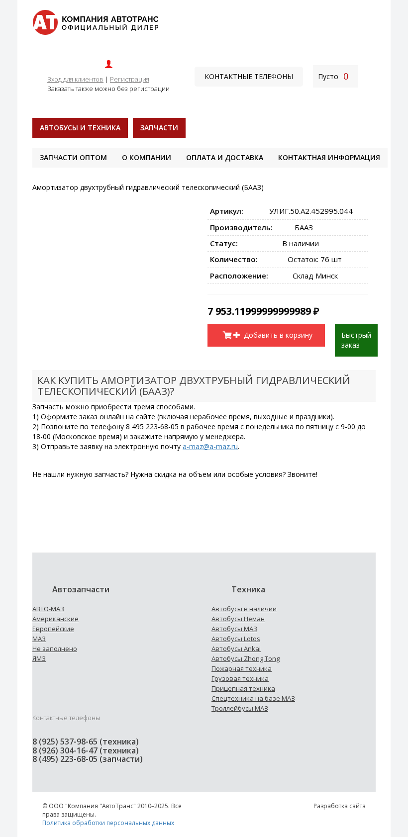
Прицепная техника (243, 688)
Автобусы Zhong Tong (245, 658)
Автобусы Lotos (235, 638)
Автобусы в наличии (244, 608)
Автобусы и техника (80, 127)
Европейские (53, 628)
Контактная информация (329, 157)
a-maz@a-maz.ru (210, 446)
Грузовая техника (240, 678)
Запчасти (159, 127)
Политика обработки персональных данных (108, 823)
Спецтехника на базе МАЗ (253, 698)
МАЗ (39, 638)
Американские (55, 618)
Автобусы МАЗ (234, 628)
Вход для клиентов (75, 79)
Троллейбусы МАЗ (239, 708)
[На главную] (95, 21)
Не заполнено (54, 648)
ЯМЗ (39, 658)
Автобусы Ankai (236, 648)
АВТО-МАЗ (48, 608)
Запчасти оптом (73, 157)
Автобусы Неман (238, 618)
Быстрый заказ (356, 340)
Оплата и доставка (224, 157)
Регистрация (129, 79)
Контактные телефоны (248, 76)
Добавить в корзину (277, 335)
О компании (146, 157)
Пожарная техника (241, 668)
